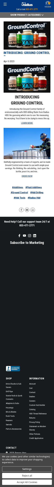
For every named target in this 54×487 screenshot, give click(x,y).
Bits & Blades (11, 412)
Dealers (32, 396)
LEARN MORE (27, 123)
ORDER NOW (27, 176)
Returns (32, 418)
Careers (32, 401)
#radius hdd (34, 197)
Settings (27, 469)
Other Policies (34, 434)
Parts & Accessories (13, 429)
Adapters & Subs (12, 403)
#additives (17, 187)
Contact (32, 392)
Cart (31, 388)
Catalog (32, 409)
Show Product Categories (25, 14)
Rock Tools (10, 416)
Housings (9, 408)
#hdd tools (19, 197)
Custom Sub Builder (37, 405)
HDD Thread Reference (37, 414)
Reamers (9, 420)
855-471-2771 (32, 9)
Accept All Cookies (27, 482)
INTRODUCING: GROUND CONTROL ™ (27, 54)
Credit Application (36, 438)
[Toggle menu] (8, 4)
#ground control (19, 192)
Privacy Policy (34, 422)
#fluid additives (34, 187)
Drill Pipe (9, 391)
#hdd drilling (36, 192)
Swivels (9, 424)
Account (32, 384)
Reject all (27, 475)
